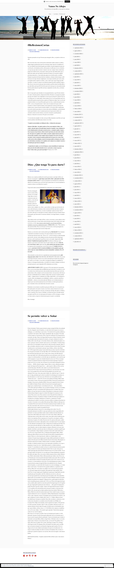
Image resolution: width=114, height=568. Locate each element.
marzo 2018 (77, 105)
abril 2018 (76, 102)
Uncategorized (55, 169)
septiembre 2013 (78, 238)
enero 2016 (77, 172)
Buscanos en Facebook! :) (79, 249)
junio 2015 (76, 189)
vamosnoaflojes (44, 169)
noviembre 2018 (78, 91)
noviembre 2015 (78, 178)
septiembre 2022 (78, 47)
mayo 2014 (77, 221)
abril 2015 (76, 195)
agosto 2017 (77, 126)
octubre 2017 (77, 120)
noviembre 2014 (78, 209)
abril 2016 (76, 163)
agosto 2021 (77, 50)
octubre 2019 (77, 71)
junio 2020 (76, 59)
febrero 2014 (77, 230)
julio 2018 (76, 94)
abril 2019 (76, 82)
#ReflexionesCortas (38, 45)
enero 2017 (77, 146)
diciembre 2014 (77, 207)
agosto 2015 (77, 183)
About (50, 14)
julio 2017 (76, 129)
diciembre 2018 (77, 88)
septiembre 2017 (78, 123)
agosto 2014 (77, 212)
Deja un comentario (35, 51)
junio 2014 (76, 218)
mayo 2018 (77, 100)
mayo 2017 (77, 134)
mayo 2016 (77, 160)
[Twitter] (27, 556)
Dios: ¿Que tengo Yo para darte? (46, 164)
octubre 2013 (77, 235)
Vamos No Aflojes (57, 6)
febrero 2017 (77, 143)
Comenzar (67, 1)
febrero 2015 (77, 201)
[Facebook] (24, 556)
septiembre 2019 (78, 74)
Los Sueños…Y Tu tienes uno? (59, 14)
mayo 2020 (77, 62)
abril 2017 (76, 137)
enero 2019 (77, 85)
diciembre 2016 (77, 149)
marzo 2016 (77, 166)
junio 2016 (76, 157)
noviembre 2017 (78, 117)
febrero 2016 (77, 169)
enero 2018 (77, 111)
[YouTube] (35, 556)
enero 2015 (77, 204)
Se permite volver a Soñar (42, 316)
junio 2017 (76, 131)
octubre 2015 (77, 181)
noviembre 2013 (78, 233)
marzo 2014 (77, 227)
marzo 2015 (77, 198)
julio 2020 (76, 56)
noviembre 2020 (78, 53)
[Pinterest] (33, 556)
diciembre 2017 (77, 114)
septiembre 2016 (78, 152)
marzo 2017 (77, 140)
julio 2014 (76, 215)
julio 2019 (76, 76)
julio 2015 (76, 186)
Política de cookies (31, 565)
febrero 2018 (77, 108)
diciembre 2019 (77, 68)
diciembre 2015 (77, 175)
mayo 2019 (77, 79)
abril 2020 (76, 65)
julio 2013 (76, 241)
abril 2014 (76, 224)
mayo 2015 (77, 192)
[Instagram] (30, 556)
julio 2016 (76, 155)
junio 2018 (76, 97)
